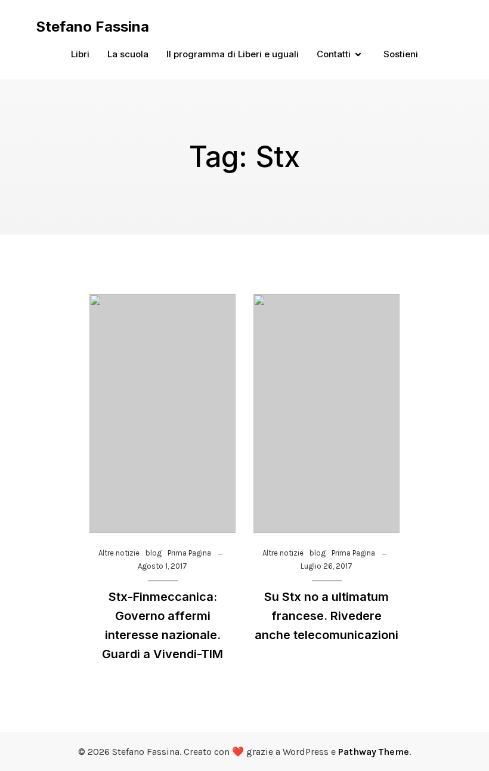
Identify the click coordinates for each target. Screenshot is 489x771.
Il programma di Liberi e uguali (232, 54)
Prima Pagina (189, 552)
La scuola (127, 54)
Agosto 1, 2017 (162, 566)
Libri (80, 54)
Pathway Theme (373, 751)
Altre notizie (119, 552)
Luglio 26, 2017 (326, 566)
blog (154, 552)
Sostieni (400, 54)
